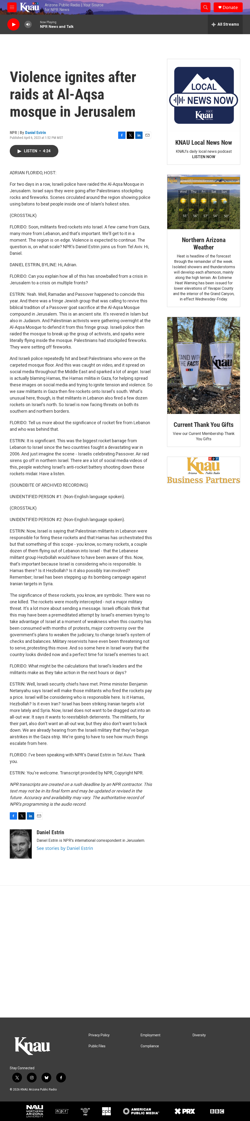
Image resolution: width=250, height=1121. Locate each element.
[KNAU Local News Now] (203, 95)
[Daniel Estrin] (21, 844)
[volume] (28, 24)
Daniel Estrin (35, 132)
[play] (13, 24)
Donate (230, 7)
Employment (150, 1035)
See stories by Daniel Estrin (65, 848)
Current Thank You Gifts (203, 424)
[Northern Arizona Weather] (203, 202)
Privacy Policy (99, 1035)
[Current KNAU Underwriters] (203, 470)
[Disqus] (125, 952)
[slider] (36, 24)
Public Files (97, 1046)
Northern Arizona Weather (204, 243)
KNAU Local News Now (203, 142)
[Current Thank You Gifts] (203, 365)
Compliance (150, 1046)
